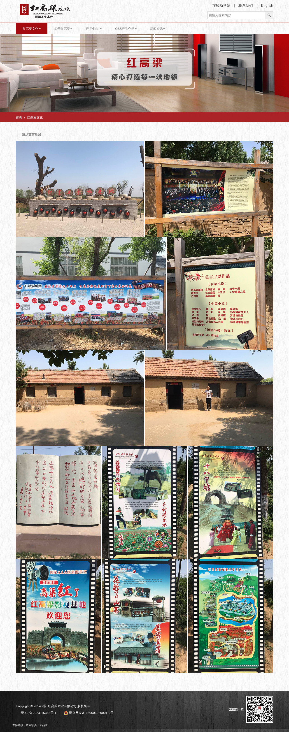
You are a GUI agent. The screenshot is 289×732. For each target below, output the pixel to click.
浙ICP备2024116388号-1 (38, 713)
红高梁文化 (30, 28)
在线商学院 (221, 5)
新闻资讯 (156, 28)
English (267, 5)
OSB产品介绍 (124, 28)
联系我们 (245, 5)
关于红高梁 (62, 28)
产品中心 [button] (92, 28)
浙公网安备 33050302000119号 (91, 713)
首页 (19, 117)
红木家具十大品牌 (37, 725)
